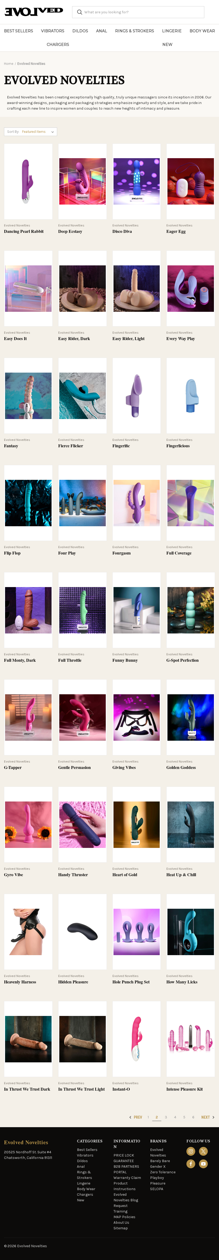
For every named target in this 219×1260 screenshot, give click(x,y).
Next (206, 1117)
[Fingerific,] (137, 396)
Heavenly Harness (20, 982)
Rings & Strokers (134, 31)
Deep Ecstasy (70, 231)
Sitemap (121, 1228)
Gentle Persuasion (74, 767)
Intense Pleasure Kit (184, 1089)
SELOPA (156, 1189)
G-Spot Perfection (182, 660)
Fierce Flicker (70, 446)
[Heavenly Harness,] (28, 932)
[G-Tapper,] (28, 717)
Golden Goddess (181, 767)
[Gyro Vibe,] (28, 825)
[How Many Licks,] (190, 932)
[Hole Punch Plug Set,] (137, 932)
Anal (101, 31)
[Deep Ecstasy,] (82, 181)
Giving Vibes (124, 767)
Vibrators (52, 31)
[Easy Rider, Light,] (137, 288)
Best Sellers (18, 31)
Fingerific (121, 446)
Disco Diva (122, 231)
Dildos (80, 31)
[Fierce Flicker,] (82, 396)
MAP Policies (124, 1217)
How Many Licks (181, 982)
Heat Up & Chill (181, 875)
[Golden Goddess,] (190, 717)
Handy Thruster (73, 875)
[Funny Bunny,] (137, 610)
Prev (137, 1117)
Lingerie (172, 31)
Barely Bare (160, 1161)
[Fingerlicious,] (190, 396)
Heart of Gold (124, 875)
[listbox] (39, 132)
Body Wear (202, 31)
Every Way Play (180, 338)
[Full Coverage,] (190, 503)
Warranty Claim (127, 1177)
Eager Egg (176, 231)
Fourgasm (121, 553)
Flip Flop (12, 553)
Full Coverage (178, 553)
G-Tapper (13, 767)
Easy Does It (15, 338)
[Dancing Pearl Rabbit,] (28, 181)
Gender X (158, 1166)
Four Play (67, 553)
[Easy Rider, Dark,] (82, 288)
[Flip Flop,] (28, 503)
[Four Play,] (82, 503)
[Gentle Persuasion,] (82, 717)
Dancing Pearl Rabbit (24, 231)
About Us (121, 1222)
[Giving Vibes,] (137, 717)
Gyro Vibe (13, 875)
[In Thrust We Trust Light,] (82, 1039)
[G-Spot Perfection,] (190, 610)
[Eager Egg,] (190, 181)
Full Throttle (69, 660)
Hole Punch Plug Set (131, 982)
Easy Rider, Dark (74, 338)
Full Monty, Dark (20, 660)
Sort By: (13, 132)
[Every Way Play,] (190, 288)
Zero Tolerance (162, 1172)
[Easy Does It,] (28, 288)
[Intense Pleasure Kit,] (190, 1039)
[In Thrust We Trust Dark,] (28, 1039)
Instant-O (121, 1089)
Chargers (58, 44)
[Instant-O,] (137, 1039)
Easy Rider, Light (128, 338)
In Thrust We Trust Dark (27, 1089)
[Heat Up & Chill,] (190, 825)
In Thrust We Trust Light (81, 1089)
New (167, 44)
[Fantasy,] (28, 396)
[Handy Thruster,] (82, 825)
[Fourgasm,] (137, 503)
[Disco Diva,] (137, 181)
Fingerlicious (178, 446)
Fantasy (11, 446)
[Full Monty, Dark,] (28, 610)
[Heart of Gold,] (137, 825)
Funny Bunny (125, 660)
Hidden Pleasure (73, 982)
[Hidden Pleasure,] (82, 932)
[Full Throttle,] (82, 610)
